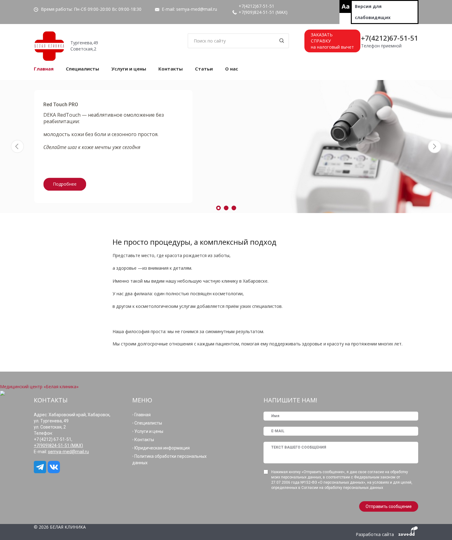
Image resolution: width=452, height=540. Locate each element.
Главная (44, 69)
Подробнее (65, 184)
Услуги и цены (128, 69)
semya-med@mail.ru (196, 9)
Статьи (204, 69)
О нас (231, 69)
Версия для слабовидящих (373, 11)
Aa (346, 6)
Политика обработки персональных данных (169, 459)
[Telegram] (41, 467)
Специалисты (82, 69)
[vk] (54, 467)
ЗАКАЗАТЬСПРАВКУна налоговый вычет (332, 41)
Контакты (170, 69)
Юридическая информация (162, 447)
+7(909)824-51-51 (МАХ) (263, 12)
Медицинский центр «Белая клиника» (39, 386)
